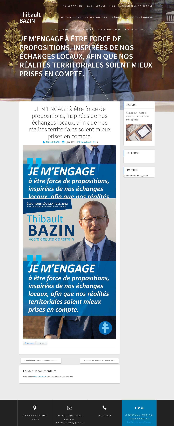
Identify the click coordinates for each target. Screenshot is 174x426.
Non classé (86, 142)
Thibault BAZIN (30, 18)
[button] (151, 29)
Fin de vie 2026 (135, 29)
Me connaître (73, 5)
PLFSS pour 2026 (109, 29)
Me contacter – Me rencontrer (84, 17)
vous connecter (40, 376)
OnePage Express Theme (139, 422)
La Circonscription (101, 5)
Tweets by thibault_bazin (136, 175)
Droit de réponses (139, 17)
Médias (116, 17)
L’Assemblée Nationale (136, 5)
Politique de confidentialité (71, 29)
